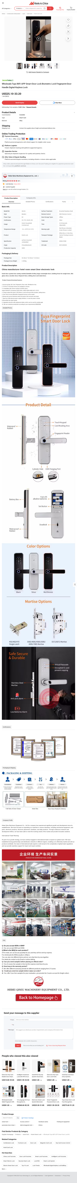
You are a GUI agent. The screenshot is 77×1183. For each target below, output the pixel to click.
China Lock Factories (9, 1156)
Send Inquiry (19, 103)
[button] (69, 201)
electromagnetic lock (26, 1125)
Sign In (5, 189)
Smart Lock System (49, 1161)
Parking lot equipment (63, 1122)
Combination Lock (8, 1143)
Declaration (58, 1175)
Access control (24, 1122)
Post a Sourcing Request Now (56, 1045)
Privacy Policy (66, 1175)
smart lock (5, 1122)
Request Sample (31, 107)
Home (3, 13)
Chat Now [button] (58, 103)
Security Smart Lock (24, 1161)
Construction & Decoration (13, 13)
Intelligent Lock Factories (58, 1156)
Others (40, 1125)
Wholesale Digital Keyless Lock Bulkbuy (55, 1165)
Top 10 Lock (25, 1165)
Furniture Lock (22, 1143)
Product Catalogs (28, 1118)
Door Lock (33, 1143)
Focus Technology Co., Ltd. (26, 1175)
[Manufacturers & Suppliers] (38, 3)
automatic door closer (8, 1125)
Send (18, 1045)
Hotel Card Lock (38, 13)
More (3, 1169)
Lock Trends (36, 1165)
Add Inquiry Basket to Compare (39, 72)
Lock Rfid (37, 1161)
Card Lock (29, 13)
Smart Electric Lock (9, 1161)
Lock (23, 13)
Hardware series (43, 1122)
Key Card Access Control (63, 1143)
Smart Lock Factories (41, 1156)
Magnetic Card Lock (46, 1143)
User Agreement (49, 1175)
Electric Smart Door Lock (10, 1165)
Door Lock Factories (25, 1156)
